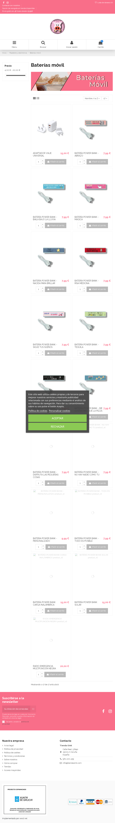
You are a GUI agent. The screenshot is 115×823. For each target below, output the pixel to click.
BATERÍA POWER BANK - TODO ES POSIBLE (87, 539)
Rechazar (57, 426)
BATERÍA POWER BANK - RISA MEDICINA (87, 282)
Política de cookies (12, 752)
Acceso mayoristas (12, 770)
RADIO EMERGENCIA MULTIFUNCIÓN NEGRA (44, 667)
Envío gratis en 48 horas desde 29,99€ (17, 11)
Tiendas (7, 766)
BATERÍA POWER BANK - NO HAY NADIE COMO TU (87, 473)
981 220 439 (68, 759)
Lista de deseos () (105, 3)
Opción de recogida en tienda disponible (18, 8)
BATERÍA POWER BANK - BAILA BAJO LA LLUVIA (45, 218)
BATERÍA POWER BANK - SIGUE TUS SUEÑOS (45, 345)
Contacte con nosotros (11, 5)
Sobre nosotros (10, 759)
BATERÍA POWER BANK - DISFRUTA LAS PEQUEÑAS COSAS (45, 474)
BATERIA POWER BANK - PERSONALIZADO (45, 539)
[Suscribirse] (33, 709)
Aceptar (57, 418)
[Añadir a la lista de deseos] (49, 149)
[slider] (5, 75)
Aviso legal (9, 745)
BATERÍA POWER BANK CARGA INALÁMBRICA (44, 603)
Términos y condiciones (14, 756)
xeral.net (23, 818)
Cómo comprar (11, 763)
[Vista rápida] (53, 149)
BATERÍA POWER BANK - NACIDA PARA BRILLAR (45, 282)
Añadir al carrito (57, 162)
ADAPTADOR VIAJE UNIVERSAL (42, 154)
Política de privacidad (13, 749)
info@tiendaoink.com (72, 763)
